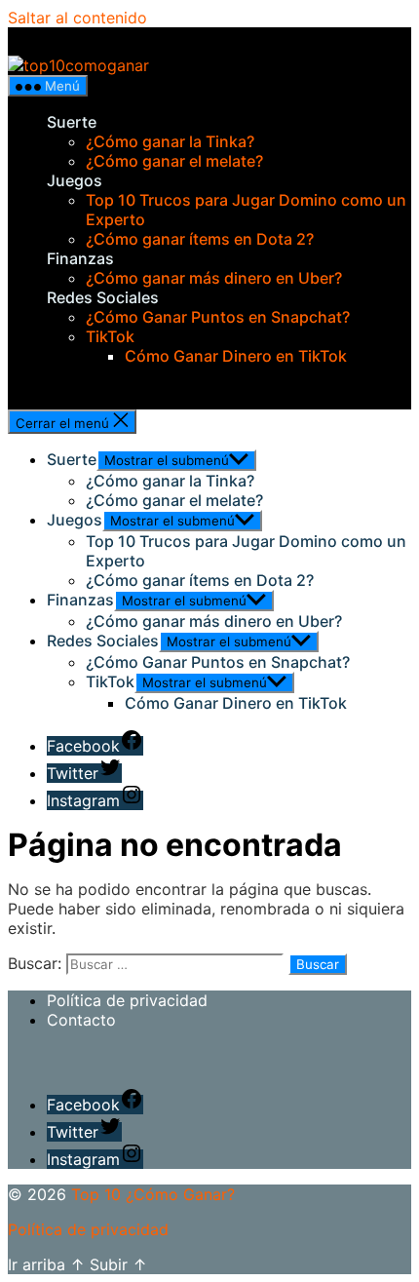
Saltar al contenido (77, 17)
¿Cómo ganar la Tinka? (170, 141)
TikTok (110, 336)
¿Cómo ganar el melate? (174, 161)
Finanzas (80, 258)
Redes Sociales (103, 297)
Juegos (74, 180)
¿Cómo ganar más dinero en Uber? (214, 278)
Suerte (71, 122)
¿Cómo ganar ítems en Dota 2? (200, 239)
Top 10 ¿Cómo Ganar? (153, 1194)
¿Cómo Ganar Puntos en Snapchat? (218, 317)
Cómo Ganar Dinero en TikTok (236, 356)
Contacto (81, 1019)
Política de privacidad (127, 1000)
